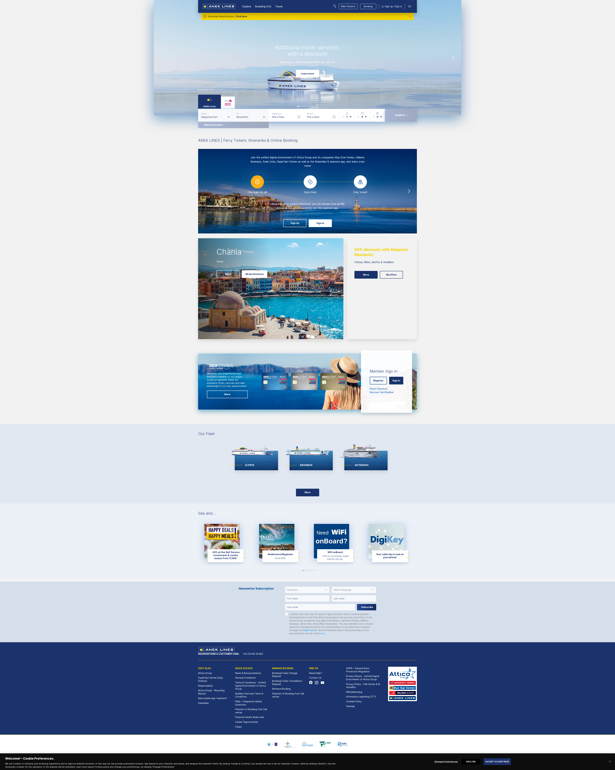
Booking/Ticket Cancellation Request (287, 682)
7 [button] (312, 570)
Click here (241, 16)
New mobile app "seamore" (212, 698)
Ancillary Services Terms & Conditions (249, 695)
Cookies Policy (354, 701)
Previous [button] (162, 57)
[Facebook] (310, 682)
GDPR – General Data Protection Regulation (358, 670)
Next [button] (453, 57)
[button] (307, 590)
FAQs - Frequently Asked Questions (248, 703)
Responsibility (205, 685)
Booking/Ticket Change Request (284, 675)
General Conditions (245, 677)
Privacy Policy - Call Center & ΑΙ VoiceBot (363, 686)
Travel (278, 6)
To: (238, 114)
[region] (307, 761)
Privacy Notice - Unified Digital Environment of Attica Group (362, 678)
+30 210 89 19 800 (253, 653)
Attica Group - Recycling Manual (211, 692)
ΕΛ (409, 6)
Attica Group (205, 673)
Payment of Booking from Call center (251, 711)
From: (203, 114)
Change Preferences (446, 761)
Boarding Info (263, 6)
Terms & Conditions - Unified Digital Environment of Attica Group (250, 685)
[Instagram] (316, 682)
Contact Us (315, 677)
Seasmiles (203, 703)
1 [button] (303, 570)
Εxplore (246, 6)
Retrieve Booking (281, 688)
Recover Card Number (382, 392)
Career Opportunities (246, 722)
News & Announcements (248, 673)
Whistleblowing (354, 692)
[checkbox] (286, 614)
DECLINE (471, 761)
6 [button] (311, 570)
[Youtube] (322, 682)
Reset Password (378, 388)
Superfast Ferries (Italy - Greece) (211, 679)
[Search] (334, 6)
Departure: (277, 114)
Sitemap (350, 706)
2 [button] (305, 570)
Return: (310, 114)
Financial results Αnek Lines (249, 717)
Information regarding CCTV (361, 696)
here (322, 633)
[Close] (609, 761)
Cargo (238, 726)
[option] (307, 57)
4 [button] (308, 570)
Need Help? (315, 673)
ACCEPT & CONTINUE (497, 761)
